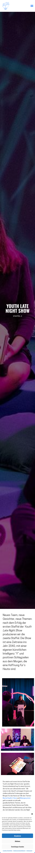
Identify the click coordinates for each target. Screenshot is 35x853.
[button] (32, 814)
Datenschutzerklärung (19, 850)
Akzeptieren (17, 836)
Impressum (29, 850)
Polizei (15, 798)
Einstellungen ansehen (17, 847)
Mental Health (7, 798)
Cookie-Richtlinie (7, 850)
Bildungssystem (25, 798)
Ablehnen (17, 841)
